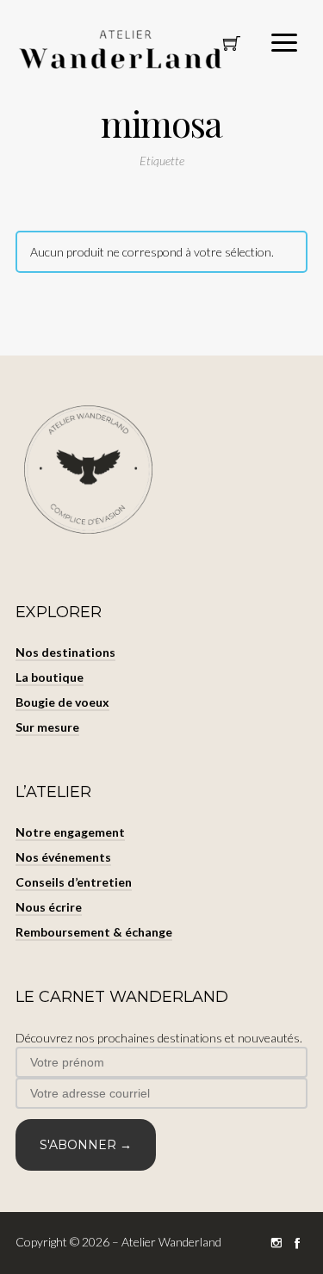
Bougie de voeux (62, 702)
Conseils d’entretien (74, 882)
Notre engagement (70, 832)
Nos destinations (65, 652)
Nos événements (63, 857)
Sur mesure (47, 727)
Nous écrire (49, 907)
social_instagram (276, 1243)
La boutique (50, 677)
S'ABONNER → (86, 1145)
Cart (231, 48)
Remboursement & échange (94, 932)
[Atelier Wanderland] (123, 50)
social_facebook (297, 1243)
